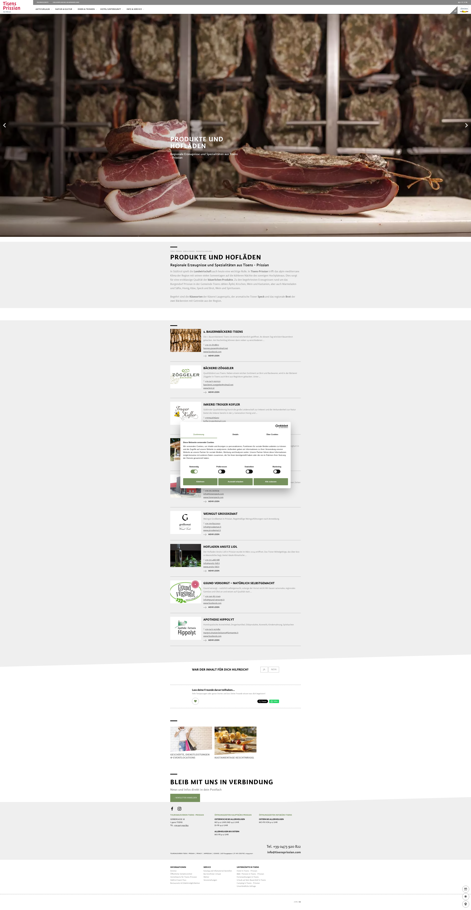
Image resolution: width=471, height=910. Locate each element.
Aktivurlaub (43, 9)
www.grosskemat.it (212, 530)
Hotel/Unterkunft (110, 9)
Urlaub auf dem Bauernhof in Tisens (251, 880)
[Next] (466, 125)
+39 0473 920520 (212, 381)
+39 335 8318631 (212, 345)
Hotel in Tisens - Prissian (247, 871)
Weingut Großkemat (220, 513)
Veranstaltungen (210, 880)
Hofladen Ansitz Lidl (220, 546)
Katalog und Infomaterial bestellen (217, 871)
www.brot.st (208, 388)
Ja (264, 669)
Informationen (178, 867)
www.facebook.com (212, 352)
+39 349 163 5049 (212, 596)
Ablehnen (200, 482)
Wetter (206, 877)
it (462, 2)
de (459, 2)
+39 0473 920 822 (181, 826)
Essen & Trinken (86, 9)
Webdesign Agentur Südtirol (173, 902)
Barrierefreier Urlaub (212, 874)
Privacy (199, 853)
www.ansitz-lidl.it (211, 567)
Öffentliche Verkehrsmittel (181, 874)
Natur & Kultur (63, 9)
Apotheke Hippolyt (218, 619)
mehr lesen (213, 356)
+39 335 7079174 (212, 491)
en (466, 2)
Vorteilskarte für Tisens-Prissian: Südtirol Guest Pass (183, 878)
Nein (273, 669)
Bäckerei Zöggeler (218, 368)
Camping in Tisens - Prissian (248, 883)
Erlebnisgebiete (42, 2)
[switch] (221, 471)
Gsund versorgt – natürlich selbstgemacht (239, 583)
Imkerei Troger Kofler (221, 404)
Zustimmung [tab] (198, 434)
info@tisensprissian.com (284, 852)
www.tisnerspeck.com (213, 497)
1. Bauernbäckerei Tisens (223, 331)
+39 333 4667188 (212, 560)
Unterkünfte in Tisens (248, 867)
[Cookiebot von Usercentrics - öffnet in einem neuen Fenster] (277, 426)
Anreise (173, 871)
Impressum (208, 853)
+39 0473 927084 (212, 629)
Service (207, 867)
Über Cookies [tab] (272, 434)
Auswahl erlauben (235, 482)
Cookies (216, 853)
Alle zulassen (270, 482)
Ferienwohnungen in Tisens (248, 877)
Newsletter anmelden (186, 798)
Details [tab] (236, 434)
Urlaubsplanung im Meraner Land (66, 2)
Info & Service (134, 9)
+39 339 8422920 (212, 523)
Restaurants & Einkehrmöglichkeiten (185, 883)
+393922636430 (212, 418)
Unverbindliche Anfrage (246, 886)
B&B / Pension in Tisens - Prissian (250, 874)
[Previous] (5, 125)
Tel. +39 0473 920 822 (284, 847)
